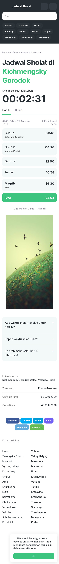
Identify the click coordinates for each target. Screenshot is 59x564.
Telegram (22, 427)
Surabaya (23, 25)
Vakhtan (7, 512)
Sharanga (36, 507)
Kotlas (35, 522)
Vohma (35, 451)
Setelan (53, 6)
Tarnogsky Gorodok (13, 456)
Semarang (44, 37)
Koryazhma (9, 496)
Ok (33, 556)
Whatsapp (37, 427)
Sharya (6, 476)
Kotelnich (8, 522)
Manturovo (37, 466)
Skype (38, 420)
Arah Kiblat (44, 6)
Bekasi (37, 25)
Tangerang (10, 37)
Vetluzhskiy (9, 507)
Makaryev (37, 461)
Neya (34, 471)
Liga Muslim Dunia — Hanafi (30, 208)
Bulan (18, 110)
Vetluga (35, 481)
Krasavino (37, 491)
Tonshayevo (38, 512)
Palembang (27, 37)
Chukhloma (9, 502)
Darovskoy (8, 471)
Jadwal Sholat (21, 6)
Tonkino (36, 502)
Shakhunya (8, 486)
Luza (5, 491)
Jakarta (8, 25)
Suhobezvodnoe (12, 517)
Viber (49, 420)
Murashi (7, 461)
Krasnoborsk (38, 496)
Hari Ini (6, 110)
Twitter (26, 420)
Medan (23, 31)
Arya (5, 481)
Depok (35, 31)
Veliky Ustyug (39, 456)
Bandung (9, 31)
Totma (35, 486)
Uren (5, 451)
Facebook (13, 420)
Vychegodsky (10, 466)
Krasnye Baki (39, 476)
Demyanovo (38, 517)
